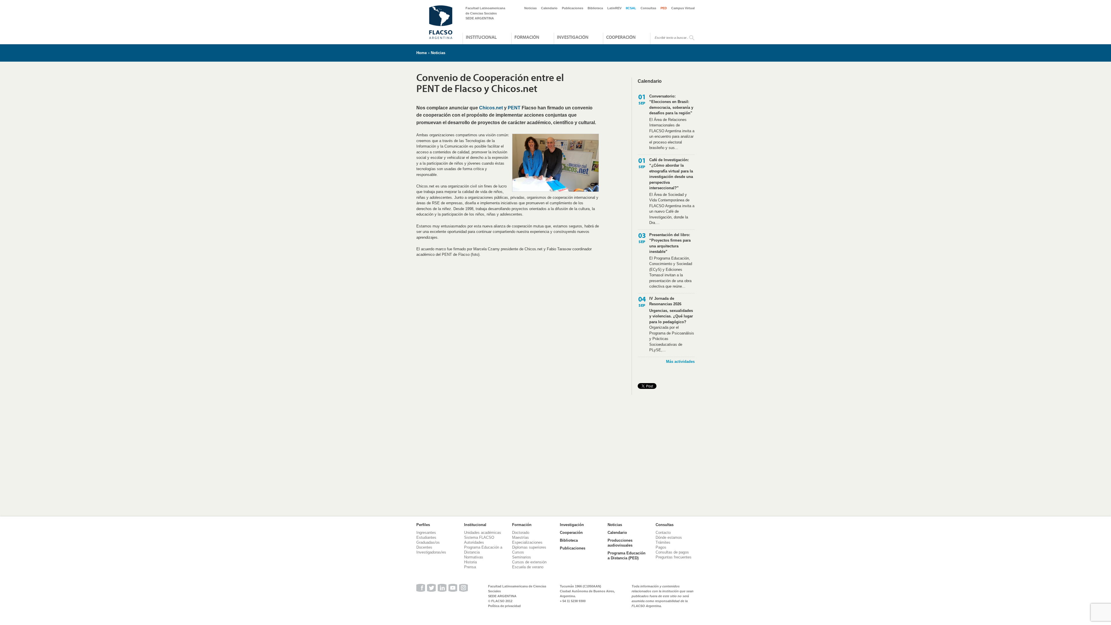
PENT (514, 107)
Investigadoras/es (431, 552)
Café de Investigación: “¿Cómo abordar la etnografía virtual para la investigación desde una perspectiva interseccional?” (671, 174)
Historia (470, 562)
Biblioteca (595, 8)
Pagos (661, 547)
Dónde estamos (669, 537)
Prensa (470, 567)
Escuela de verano (527, 567)
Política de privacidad (504, 606)
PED (664, 8)
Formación (526, 37)
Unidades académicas (482, 532)
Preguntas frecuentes (673, 557)
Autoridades (474, 542)
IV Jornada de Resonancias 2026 (665, 301)
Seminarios (521, 557)
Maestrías (520, 537)
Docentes (424, 547)
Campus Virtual (683, 8)
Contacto (663, 532)
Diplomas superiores (529, 547)
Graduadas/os (428, 542)
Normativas (473, 557)
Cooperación (621, 37)
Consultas (648, 8)
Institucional (481, 37)
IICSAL (631, 8)
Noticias (530, 8)
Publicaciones (572, 8)
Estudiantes (426, 537)
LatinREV (614, 8)
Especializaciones (527, 542)
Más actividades (680, 361)
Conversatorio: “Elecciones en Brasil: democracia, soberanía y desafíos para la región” (671, 104)
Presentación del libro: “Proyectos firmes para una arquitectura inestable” (670, 243)
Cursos (518, 552)
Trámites (663, 542)
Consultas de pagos (672, 552)
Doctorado (520, 532)
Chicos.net (491, 107)
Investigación (572, 37)
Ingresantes (426, 532)
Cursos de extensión (529, 562)
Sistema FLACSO (479, 537)
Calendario (549, 8)
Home (421, 53)
